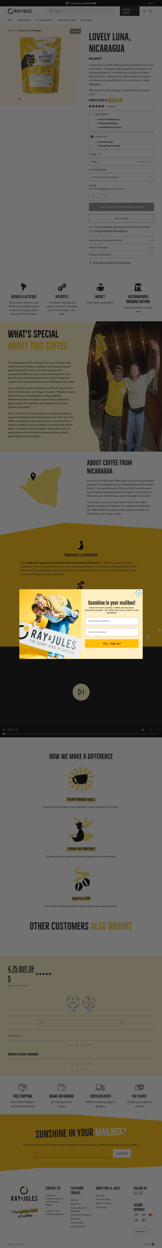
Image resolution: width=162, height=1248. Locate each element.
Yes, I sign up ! (112, 643)
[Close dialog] (138, 593)
